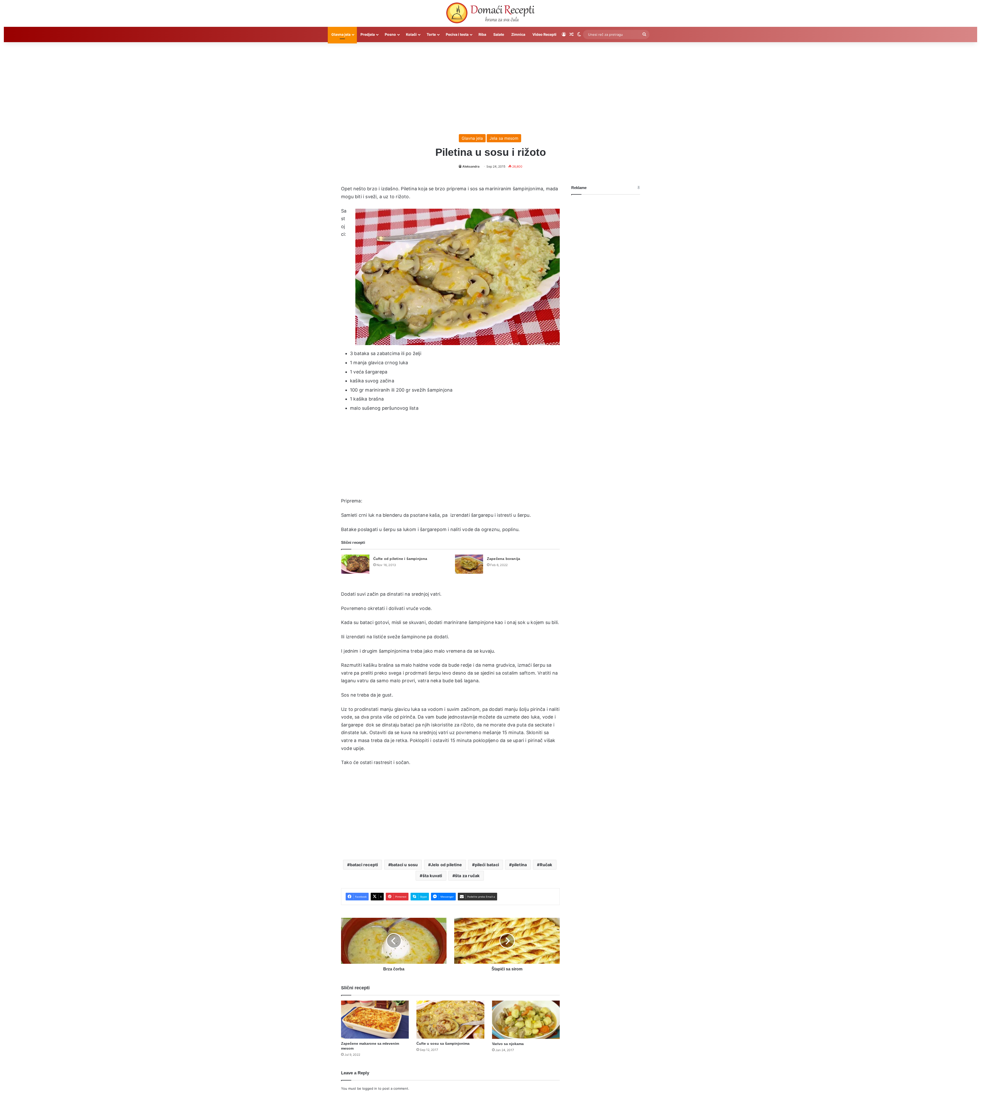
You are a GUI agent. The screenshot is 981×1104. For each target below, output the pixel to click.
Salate (498, 34)
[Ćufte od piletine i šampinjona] (355, 564)
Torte (431, 34)
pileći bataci (487, 864)
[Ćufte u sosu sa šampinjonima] (450, 1020)
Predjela (367, 34)
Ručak (546, 864)
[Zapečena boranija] (469, 564)
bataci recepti (364, 864)
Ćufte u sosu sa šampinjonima (443, 1043)
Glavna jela (341, 34)
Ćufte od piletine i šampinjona (400, 559)
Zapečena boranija (503, 559)
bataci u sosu (404, 864)
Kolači (411, 34)
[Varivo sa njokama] (526, 1020)
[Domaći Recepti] (490, 14)
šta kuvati (432, 875)
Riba (482, 34)
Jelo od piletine (446, 864)
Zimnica (518, 34)
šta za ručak (467, 875)
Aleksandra (471, 166)
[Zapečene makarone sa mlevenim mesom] (375, 1020)
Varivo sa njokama (508, 1044)
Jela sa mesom (503, 138)
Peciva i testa (457, 34)
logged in (369, 1088)
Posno (390, 34)
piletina (519, 864)
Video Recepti (544, 34)
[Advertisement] (490, 85)
